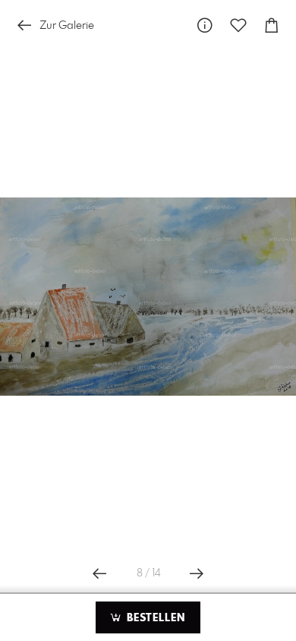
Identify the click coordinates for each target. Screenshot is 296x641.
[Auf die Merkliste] (238, 25)
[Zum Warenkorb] (272, 25)
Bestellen (154, 618)
